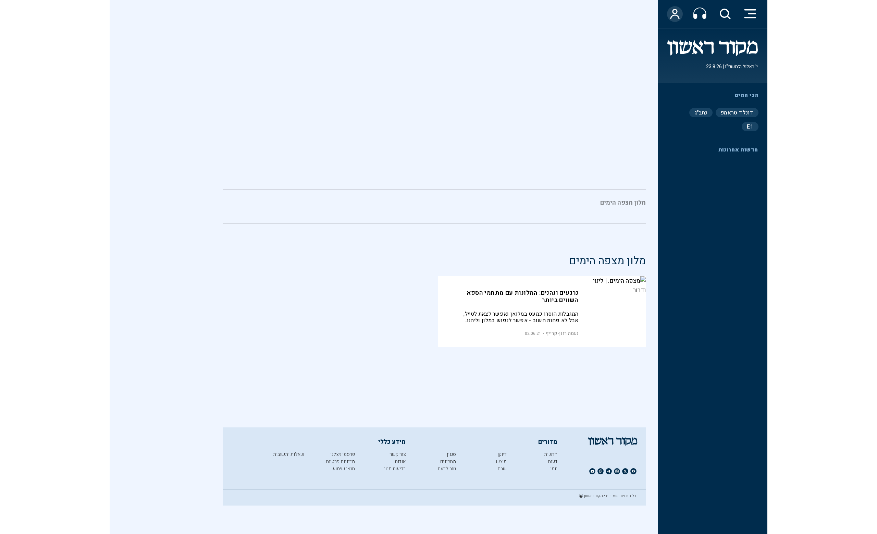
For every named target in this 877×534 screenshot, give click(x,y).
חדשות (550, 454)
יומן (553, 468)
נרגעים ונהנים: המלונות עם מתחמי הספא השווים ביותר (522, 296)
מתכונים (448, 461)
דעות (552, 461)
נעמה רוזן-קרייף (562, 333)
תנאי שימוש (343, 468)
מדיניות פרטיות (340, 461)
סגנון (451, 454)
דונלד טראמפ (737, 112)
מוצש (501, 461)
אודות (400, 461)
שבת (502, 468)
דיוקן (502, 454)
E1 (750, 126)
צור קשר (398, 454)
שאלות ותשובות (288, 454)
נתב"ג (700, 112)
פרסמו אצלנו (342, 454)
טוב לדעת (446, 468)
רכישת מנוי (395, 468)
